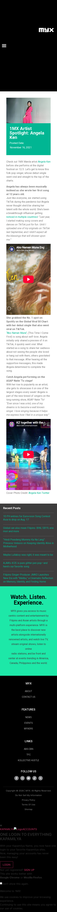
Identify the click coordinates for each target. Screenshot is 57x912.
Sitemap (28, 809)
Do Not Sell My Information (28, 795)
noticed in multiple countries (22, 216)
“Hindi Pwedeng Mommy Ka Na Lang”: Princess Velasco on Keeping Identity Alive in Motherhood (28, 543)
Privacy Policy (28, 800)
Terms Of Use (28, 804)
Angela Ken (44, 161)
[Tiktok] (34, 778)
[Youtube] (28, 778)
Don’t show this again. (15, 883)
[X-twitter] (40, 778)
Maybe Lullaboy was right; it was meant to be (28, 554)
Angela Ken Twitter (38, 492)
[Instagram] (22, 778)
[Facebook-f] (16, 778)
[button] (5, 45)
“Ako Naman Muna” (16, 332)
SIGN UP (29, 869)
